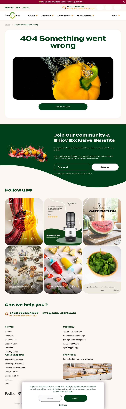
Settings (63, 405)
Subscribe (105, 167)
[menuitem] (34, 15)
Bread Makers (11, 344)
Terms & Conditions (14, 360)
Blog (18, 8)
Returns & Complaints (15, 368)
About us (9, 8)
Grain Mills (10, 348)
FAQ (7, 384)
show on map (87, 359)
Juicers (8, 332)
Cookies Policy (11, 376)
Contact (26, 8)
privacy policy (87, 173)
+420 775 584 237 (75, 7)
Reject (50, 398)
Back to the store (63, 107)
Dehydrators (10, 340)
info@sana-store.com (59, 313)
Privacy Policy (11, 372)
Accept (75, 398)
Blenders (9, 336)
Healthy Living (11, 352)
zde (70, 391)
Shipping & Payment (14, 364)
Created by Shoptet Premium (10, 403)
